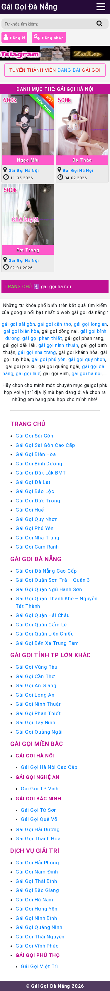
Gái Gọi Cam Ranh (37, 547)
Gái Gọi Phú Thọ (38, 955)
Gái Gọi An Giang (36, 685)
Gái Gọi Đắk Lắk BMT (41, 472)
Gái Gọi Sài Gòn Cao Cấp (45, 445)
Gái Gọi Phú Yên (35, 528)
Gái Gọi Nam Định (37, 871)
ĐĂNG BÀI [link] (68, 70)
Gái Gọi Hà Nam (34, 899)
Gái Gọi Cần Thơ (35, 676)
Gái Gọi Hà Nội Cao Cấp (49, 767)
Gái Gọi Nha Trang (38, 537)
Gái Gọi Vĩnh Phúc (37, 946)
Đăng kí (17, 38)
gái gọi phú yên (49, 359)
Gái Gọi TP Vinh (40, 788)
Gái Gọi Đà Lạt (33, 482)
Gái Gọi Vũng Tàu (36, 667)
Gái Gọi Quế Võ (39, 819)
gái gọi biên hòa (21, 331)
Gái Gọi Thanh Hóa (38, 838)
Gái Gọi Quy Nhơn (37, 519)
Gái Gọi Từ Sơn (39, 810)
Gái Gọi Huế (30, 510)
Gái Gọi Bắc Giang (37, 890)
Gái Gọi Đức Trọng (38, 500)
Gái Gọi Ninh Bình (36, 918)
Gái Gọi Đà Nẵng (36, 559)
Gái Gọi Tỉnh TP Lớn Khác (50, 655)
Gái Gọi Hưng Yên (36, 909)
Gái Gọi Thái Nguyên (40, 936)
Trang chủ (27, 423)
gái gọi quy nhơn (86, 359)
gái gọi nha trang (37, 352)
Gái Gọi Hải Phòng (37, 862)
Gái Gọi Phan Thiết (38, 713)
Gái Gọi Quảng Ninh (39, 927)
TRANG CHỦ (18, 286)
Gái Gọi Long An (35, 695)
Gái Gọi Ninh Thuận (39, 704)
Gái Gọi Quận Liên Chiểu (45, 634)
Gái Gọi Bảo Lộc (35, 491)
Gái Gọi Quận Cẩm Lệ (41, 624)
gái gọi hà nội (87, 373)
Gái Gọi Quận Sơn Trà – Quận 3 (53, 580)
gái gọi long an (90, 324)
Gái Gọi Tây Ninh (35, 722)
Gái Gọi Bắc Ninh (38, 798)
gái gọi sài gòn (18, 324)
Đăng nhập (52, 38)
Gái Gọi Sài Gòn (34, 435)
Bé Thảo (82, 160)
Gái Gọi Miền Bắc (36, 743)
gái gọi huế (28, 373)
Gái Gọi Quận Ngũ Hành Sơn (49, 589)
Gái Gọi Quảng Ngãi (39, 732)
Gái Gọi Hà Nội (24, 170)
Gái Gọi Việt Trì (39, 966)
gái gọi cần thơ (54, 324)
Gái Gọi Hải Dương (38, 829)
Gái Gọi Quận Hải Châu (43, 615)
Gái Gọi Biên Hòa (36, 454)
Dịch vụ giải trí (34, 850)
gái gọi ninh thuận (58, 345)
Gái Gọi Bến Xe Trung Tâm (47, 643)
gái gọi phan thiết (42, 338)
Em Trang (27, 250)
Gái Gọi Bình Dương (39, 463)
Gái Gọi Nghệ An (38, 777)
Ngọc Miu (28, 160)
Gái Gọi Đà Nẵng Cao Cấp (46, 571)
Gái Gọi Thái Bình (36, 881)
